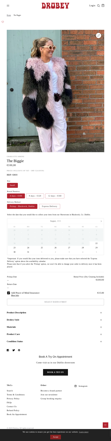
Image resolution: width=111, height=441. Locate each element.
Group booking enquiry (51, 398)
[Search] (98, 5)
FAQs (9, 402)
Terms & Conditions (16, 395)
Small (12, 185)
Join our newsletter (49, 395)
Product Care (13, 334)
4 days (16, 196)
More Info (15, 295)
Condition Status (15, 341)
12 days (54, 196)
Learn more (83, 432)
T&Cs (9, 385)
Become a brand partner (51, 391)
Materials (11, 327)
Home (9, 15)
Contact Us (12, 406)
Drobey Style (13, 320)
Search (10, 391)
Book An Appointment (17, 414)
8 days (35, 196)
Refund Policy (13, 410)
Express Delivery (49, 206)
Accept (55, 437)
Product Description (16, 312)
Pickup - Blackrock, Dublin (22, 206)
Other (43, 385)
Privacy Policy (13, 398)
